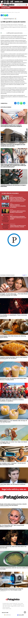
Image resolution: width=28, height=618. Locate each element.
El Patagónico (3, 12)
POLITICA (11, 195)
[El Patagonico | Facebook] (5, 2)
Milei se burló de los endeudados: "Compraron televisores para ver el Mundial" (18, 218)
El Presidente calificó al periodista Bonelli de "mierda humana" (18, 211)
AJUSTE (11, 203)
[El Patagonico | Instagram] (8, 2)
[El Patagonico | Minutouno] (11, 2)
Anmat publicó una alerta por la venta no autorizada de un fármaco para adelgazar (11, 125)
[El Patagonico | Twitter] (2, 2)
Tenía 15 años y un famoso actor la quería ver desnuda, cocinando (18, 226)
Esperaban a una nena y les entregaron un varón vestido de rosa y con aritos (13, 145)
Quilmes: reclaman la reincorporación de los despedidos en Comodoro (18, 206)
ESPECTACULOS (12, 224)
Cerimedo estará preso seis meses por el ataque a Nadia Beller (13, 185)
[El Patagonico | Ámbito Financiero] (19, 2)
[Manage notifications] (25, 612)
